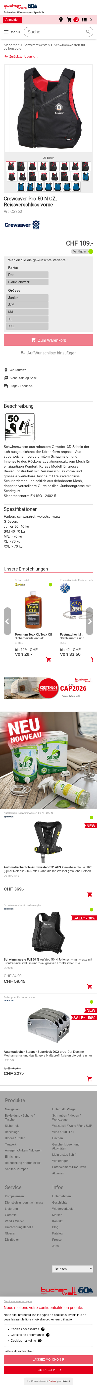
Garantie (11, 1215)
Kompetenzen (14, 1196)
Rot (11, 275)
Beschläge (12, 1132)
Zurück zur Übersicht (20, 56)
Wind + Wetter (14, 1221)
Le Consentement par (48, 1381)
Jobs (55, 1246)
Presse (57, 1239)
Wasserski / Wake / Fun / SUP (72, 1126)
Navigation (12, 1109)
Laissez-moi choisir (48, 1359)
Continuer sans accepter (18, 1301)
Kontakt (57, 1221)
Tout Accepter (48, 1370)
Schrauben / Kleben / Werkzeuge (66, 1118)
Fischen (57, 1138)
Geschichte (59, 1202)
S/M (11, 305)
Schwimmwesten (36, 45)
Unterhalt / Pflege (64, 1109)
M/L (11, 312)
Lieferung (11, 1209)
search (88, 32)
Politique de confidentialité (19, 1351)
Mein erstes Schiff (64, 1154)
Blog (55, 1227)
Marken (57, 1215)
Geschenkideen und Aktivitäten (66, 1146)
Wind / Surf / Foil (63, 1132)
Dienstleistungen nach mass (24, 1202)
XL (10, 319)
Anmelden (12, 19)
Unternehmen (61, 1196)
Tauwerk (10, 1144)
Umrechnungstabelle (19, 1227)
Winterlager (60, 1161)
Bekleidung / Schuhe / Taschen (20, 1118)
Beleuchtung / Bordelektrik (23, 1163)
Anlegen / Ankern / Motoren (23, 1150)
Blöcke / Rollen (15, 1138)
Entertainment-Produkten (69, 1167)
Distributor (12, 1239)
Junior (13, 298)
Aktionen (58, 1173)
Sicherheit (11, 45)
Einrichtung (12, 1156)
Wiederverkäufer (63, 1209)
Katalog (57, 1233)
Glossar (10, 1233)
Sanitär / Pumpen (16, 1169)
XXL (11, 326)
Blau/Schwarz (19, 282)
